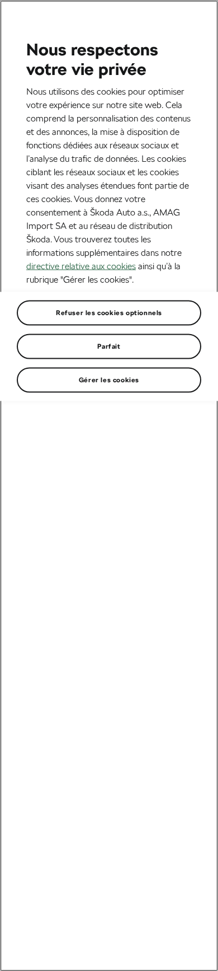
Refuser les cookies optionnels (109, 312)
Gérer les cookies (109, 379)
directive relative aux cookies (81, 265)
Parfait (108, 346)
